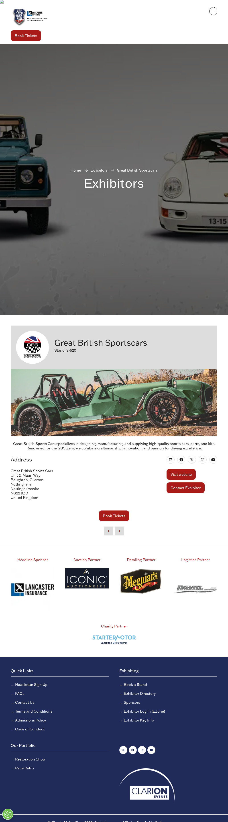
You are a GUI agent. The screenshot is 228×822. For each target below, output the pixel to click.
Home (76, 170)
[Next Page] (119, 531)
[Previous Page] (108, 531)
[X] (123, 750)
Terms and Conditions (33, 711)
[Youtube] (151, 750)
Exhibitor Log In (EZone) (144, 711)
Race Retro (24, 768)
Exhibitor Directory (140, 693)
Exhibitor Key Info (139, 720)
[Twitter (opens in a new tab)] (192, 460)
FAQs (19, 693)
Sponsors (132, 702)
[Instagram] (142, 750)
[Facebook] (133, 750)
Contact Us (24, 702)
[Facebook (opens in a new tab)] (181, 460)
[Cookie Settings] (7, 814)
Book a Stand (135, 684)
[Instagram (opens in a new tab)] (203, 460)
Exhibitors (99, 170)
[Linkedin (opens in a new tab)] (171, 460)
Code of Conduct (30, 729)
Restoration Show (30, 759)
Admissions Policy (30, 720)
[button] (26, 35)
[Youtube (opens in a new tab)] (213, 460)
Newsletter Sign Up (31, 684)
